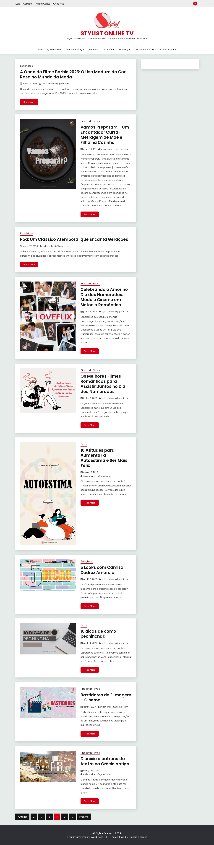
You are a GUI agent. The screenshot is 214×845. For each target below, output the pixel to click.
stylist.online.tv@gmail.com (55, 83)
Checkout (58, 3)
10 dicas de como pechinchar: (98, 633)
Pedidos (93, 49)
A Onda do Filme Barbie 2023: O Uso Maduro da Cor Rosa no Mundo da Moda (73, 74)
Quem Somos (54, 49)
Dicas (84, 444)
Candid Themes (138, 836)
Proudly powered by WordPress (85, 836)
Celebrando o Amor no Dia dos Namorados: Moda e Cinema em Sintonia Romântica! (104, 297)
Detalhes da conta (145, 49)
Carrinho (28, 3)
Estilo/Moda (26, 65)
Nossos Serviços (75, 49)
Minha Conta (43, 3)
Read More (29, 102)
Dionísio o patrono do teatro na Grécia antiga (105, 761)
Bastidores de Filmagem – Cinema (106, 697)
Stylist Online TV (107, 33)
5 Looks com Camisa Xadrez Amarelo (102, 570)
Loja (17, 3)
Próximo (84, 816)
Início (40, 49)
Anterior (22, 816)
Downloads (108, 49)
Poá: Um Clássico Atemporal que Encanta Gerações (74, 239)
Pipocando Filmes (90, 121)
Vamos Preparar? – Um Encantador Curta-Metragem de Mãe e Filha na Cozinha (105, 134)
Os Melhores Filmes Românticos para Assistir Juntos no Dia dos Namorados (103, 383)
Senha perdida (168, 49)
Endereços (124, 49)
